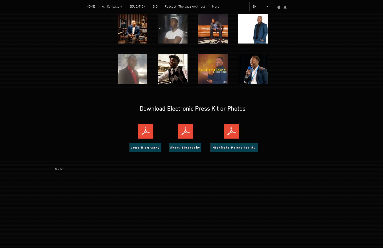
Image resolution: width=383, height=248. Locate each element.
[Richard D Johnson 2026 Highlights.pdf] (231, 131)
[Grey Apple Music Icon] (278, 7)
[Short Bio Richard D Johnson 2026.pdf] (185, 131)
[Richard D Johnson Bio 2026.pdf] (145, 131)
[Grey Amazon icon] (285, 7)
